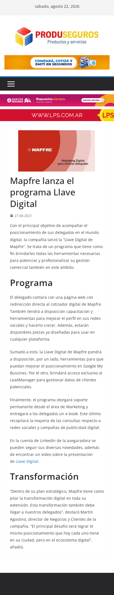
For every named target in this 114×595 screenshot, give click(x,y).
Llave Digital (27, 461)
